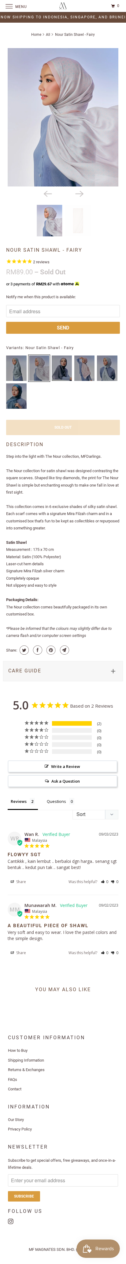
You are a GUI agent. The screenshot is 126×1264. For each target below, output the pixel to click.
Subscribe (24, 1196)
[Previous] (47, 193)
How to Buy (18, 1050)
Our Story (16, 1119)
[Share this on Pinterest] (50, 650)
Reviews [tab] (19, 801)
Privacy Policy (20, 1129)
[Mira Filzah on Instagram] (12, 1220)
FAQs (12, 1079)
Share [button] (20, 881)
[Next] (79, 193)
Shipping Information (26, 1060)
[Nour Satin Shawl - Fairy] (63, 117)
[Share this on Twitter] (23, 650)
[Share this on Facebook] (36, 650)
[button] (104, 881)
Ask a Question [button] (65, 781)
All (48, 34)
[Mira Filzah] (62, 6)
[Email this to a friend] (63, 650)
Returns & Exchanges (26, 1069)
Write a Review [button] (65, 766)
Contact (14, 1089)
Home (36, 34)
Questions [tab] (56, 801)
